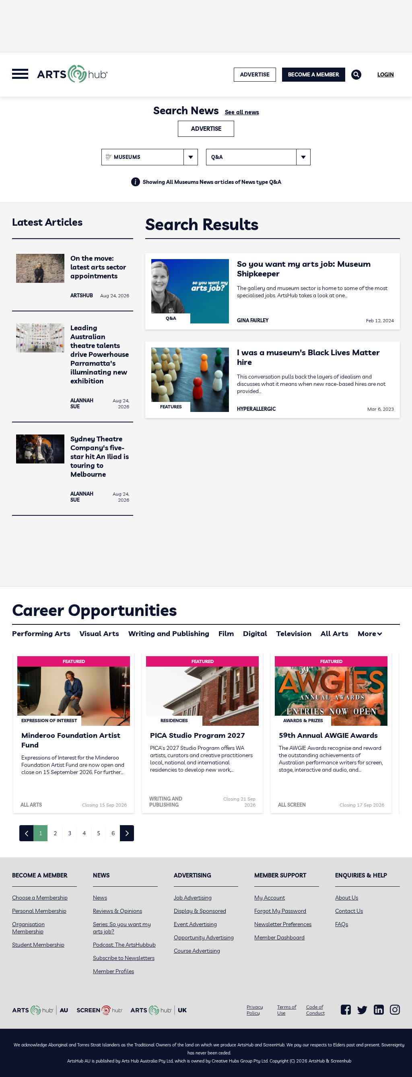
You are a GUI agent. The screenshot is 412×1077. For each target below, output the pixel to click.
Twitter (362, 1010)
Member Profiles (113, 971)
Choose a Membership (40, 897)
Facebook (346, 1010)
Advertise (206, 128)
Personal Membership (39, 910)
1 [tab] (40, 833)
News (100, 897)
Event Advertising (195, 924)
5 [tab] (98, 833)
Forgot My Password (280, 910)
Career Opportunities (94, 610)
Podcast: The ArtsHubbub (124, 944)
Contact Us (349, 910)
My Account (269, 897)
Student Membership (38, 944)
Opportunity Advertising (204, 937)
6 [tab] (113, 833)
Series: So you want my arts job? (122, 927)
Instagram (395, 1010)
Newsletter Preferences (282, 924)
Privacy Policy (255, 1010)
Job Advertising (193, 897)
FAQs (341, 924)
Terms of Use (286, 1010)
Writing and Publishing (168, 633)
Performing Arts (41, 633)
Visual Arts (99, 633)
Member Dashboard (279, 937)
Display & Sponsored (200, 910)
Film (226, 633)
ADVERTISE (255, 74)
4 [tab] (84, 833)
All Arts (334, 633)
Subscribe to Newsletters (123, 958)
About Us (346, 897)
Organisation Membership (28, 927)
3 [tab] (69, 833)
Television (293, 633)
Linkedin (379, 1010)
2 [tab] (55, 833)
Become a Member (313, 74)
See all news (242, 112)
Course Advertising (197, 950)
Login (385, 74)
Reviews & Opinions (117, 910)
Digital (255, 633)
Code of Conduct (315, 1010)
